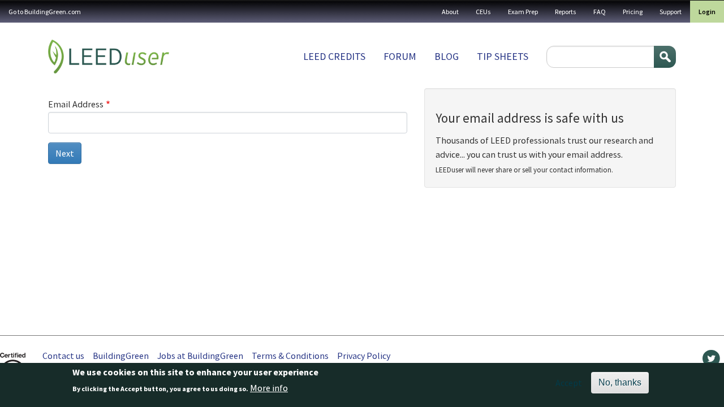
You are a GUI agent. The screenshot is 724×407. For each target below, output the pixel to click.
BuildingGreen (121, 355)
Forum (399, 56)
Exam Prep (523, 11)
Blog (446, 56)
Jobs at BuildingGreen (200, 355)
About (450, 11)
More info (269, 388)
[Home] (108, 56)
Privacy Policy (363, 355)
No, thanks (619, 382)
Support (671, 11)
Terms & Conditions (290, 355)
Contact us (63, 355)
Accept (568, 382)
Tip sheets (502, 56)
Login (707, 11)
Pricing (633, 11)
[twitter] (711, 361)
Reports (565, 11)
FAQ (599, 11)
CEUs (483, 11)
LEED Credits (334, 56)
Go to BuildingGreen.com (44, 11)
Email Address (76, 104)
